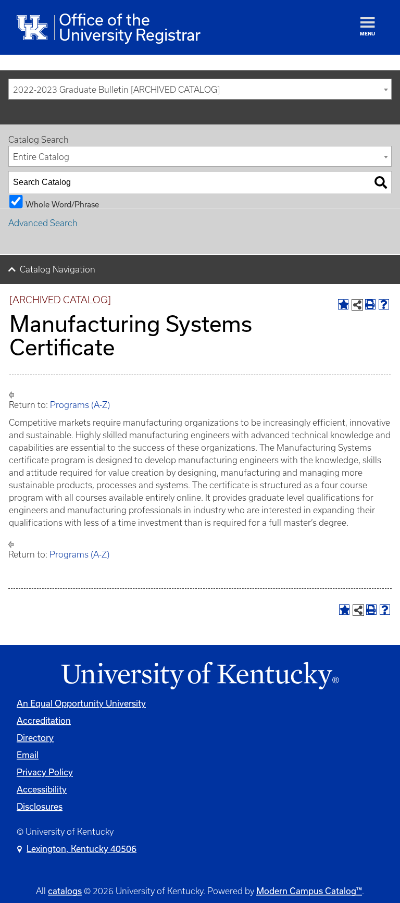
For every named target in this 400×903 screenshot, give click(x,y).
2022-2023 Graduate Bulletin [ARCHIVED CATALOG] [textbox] (116, 89)
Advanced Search (43, 223)
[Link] (200, 676)
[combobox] (200, 89)
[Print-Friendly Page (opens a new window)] (370, 304)
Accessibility (42, 789)
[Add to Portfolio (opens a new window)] (343, 304)
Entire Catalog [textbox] (41, 157)
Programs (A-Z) (80, 405)
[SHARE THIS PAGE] (357, 305)
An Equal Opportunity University (81, 703)
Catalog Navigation (57, 269)
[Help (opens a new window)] (384, 304)
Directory (35, 738)
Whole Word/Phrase (62, 204)
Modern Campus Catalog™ (309, 891)
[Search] (381, 182)
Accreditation (44, 720)
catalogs (65, 891)
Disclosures (40, 806)
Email (28, 755)
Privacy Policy (45, 772)
